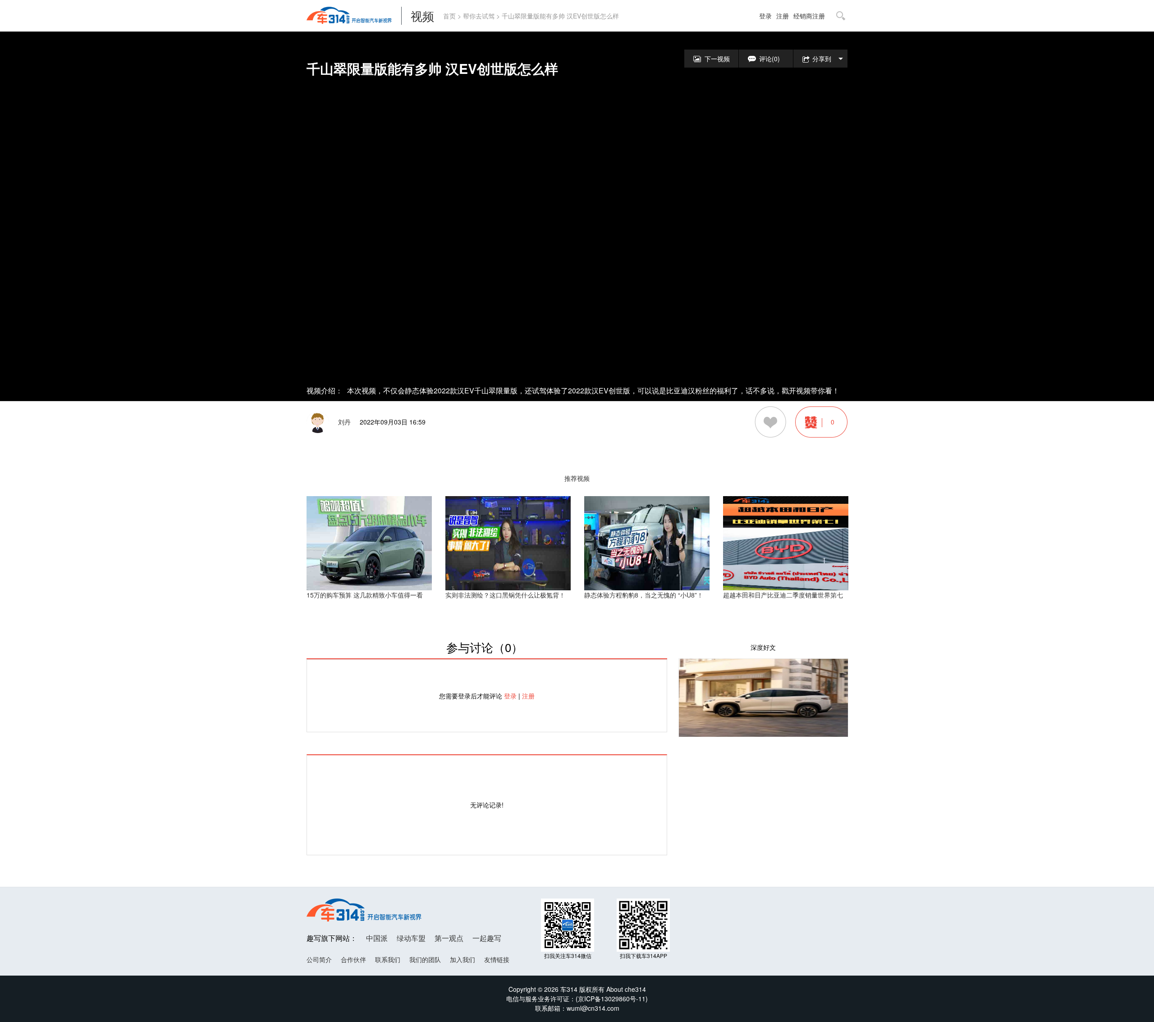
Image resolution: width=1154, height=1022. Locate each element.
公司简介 (319, 959)
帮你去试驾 (479, 15)
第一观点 (449, 938)
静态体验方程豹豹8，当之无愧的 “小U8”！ (643, 594)
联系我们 (387, 959)
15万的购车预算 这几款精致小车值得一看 (365, 594)
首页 (449, 15)
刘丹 (344, 421)
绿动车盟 (411, 938)
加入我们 (462, 959)
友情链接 (496, 959)
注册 (782, 15)
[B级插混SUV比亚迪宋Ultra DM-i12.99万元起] (763, 696)
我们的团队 (425, 959)
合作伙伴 (353, 959)
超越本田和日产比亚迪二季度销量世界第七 (783, 594)
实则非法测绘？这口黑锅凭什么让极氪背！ (505, 594)
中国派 (377, 938)
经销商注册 (809, 15)
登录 (765, 15)
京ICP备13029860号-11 (612, 998)
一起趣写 (486, 938)
